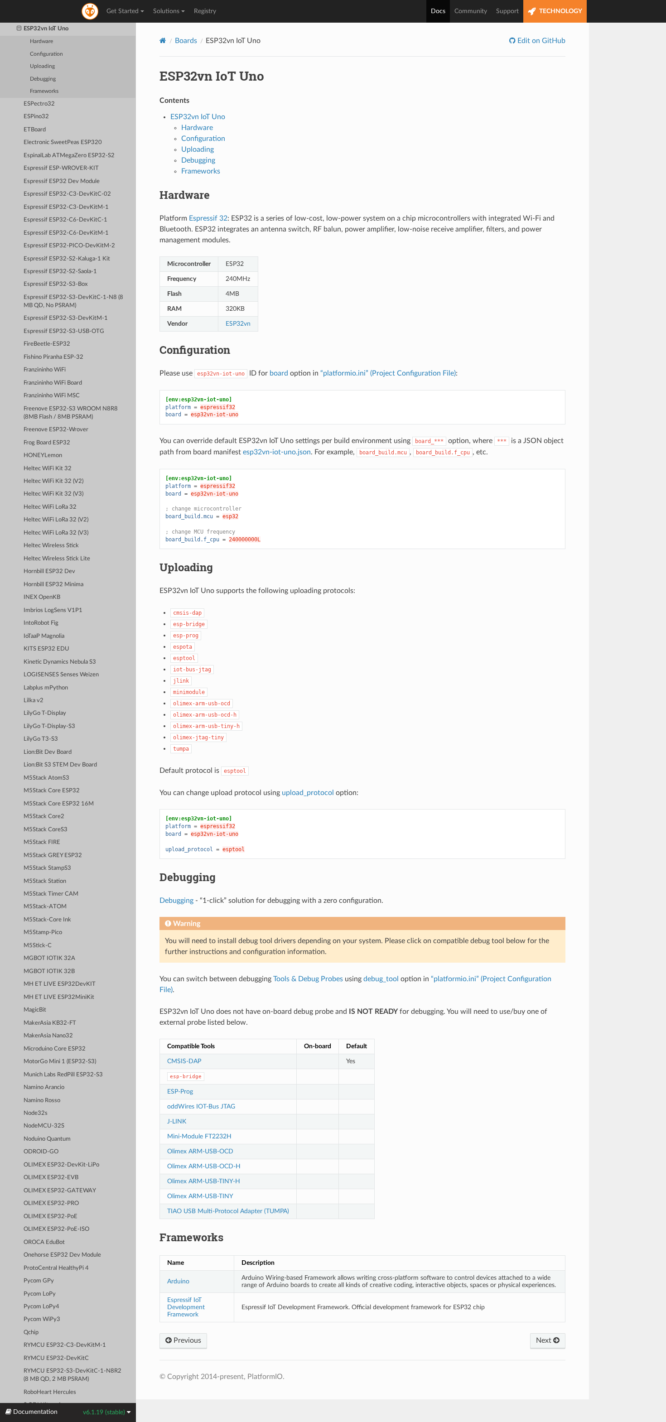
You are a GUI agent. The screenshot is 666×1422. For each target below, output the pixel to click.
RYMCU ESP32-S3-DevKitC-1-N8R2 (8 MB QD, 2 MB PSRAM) (72, 1375)
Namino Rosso (42, 1101)
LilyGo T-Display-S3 (49, 726)
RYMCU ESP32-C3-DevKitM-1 (65, 1345)
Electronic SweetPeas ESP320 (63, 142)
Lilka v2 (33, 701)
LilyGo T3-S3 (41, 739)
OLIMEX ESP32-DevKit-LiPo (61, 1165)
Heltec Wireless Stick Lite (57, 559)
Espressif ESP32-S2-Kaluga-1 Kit (67, 259)
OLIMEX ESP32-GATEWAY (60, 1191)
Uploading (42, 66)
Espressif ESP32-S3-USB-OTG (64, 331)
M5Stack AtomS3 (46, 778)
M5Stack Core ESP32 (52, 791)
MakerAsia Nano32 (48, 1036)
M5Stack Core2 (44, 816)
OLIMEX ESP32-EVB (51, 1178)
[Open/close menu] (19, 29)
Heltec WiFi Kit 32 (48, 469)
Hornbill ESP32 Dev (49, 571)
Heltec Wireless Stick (51, 546)
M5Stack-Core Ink (47, 920)
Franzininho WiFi (45, 370)
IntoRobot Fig (41, 623)
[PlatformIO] (90, 11)
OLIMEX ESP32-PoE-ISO (56, 1229)
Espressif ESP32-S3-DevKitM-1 (66, 318)
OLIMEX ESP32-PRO (51, 1203)
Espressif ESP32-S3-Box (55, 284)
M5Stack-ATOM (45, 907)
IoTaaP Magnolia (44, 636)
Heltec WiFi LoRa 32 (50, 507)
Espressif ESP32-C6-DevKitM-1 (66, 233)
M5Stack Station (45, 881)
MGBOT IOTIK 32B (49, 971)
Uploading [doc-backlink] (186, 567)
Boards (186, 40)
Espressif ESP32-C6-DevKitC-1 (65, 220)
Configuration (46, 54)
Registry (205, 11)
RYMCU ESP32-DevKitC (56, 1358)
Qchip (31, 1332)
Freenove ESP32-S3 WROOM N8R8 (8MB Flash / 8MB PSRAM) (71, 413)
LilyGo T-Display (45, 713)
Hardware (41, 41)
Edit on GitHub (540, 40)
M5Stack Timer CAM (51, 894)
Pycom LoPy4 (41, 1307)
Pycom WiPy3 (42, 1319)
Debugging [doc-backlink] (187, 877)
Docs (438, 11)
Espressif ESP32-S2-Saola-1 (60, 272)
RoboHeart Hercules (50, 1392)
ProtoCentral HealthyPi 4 (56, 1268)
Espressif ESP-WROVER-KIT (61, 168)
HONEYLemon (43, 455)
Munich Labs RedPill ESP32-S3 (63, 1075)
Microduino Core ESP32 (55, 1049)
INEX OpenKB (42, 597)
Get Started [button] (122, 11)
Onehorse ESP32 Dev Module (62, 1255)
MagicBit (35, 1010)
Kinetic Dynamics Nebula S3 (60, 662)
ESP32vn (238, 323)
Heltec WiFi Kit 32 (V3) (53, 494)
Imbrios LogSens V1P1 (53, 610)
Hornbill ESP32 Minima (53, 585)
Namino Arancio (44, 1087)
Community (470, 11)
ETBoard (35, 130)
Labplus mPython (46, 688)
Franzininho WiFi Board (53, 383)
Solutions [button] (166, 11)
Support (507, 11)
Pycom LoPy (40, 1294)
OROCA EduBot (44, 1242)
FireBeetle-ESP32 (47, 344)
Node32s (36, 1113)
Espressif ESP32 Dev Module (62, 181)
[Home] (162, 40)
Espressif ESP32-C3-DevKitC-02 (67, 194)
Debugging (43, 79)
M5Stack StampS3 (47, 868)
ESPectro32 (39, 104)
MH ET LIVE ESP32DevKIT (60, 984)
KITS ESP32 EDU (46, 649)
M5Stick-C (38, 946)
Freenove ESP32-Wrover (56, 430)
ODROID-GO (41, 1152)
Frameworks (44, 91)
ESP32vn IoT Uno (46, 29)
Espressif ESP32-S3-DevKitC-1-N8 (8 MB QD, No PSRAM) (73, 301)
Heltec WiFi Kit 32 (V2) (53, 481)
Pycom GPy (39, 1281)
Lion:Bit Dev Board (48, 752)
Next (544, 1340)
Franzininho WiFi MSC (52, 396)
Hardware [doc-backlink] (184, 195)
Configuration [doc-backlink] (194, 349)
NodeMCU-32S (44, 1126)
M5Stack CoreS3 (46, 830)
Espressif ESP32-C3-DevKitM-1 (66, 207)
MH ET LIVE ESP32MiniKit (59, 997)
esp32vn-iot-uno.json (277, 452)
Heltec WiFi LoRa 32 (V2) (56, 520)
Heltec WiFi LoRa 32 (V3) (56, 533)
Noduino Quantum (47, 1139)
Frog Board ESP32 (47, 443)
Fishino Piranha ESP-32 (53, 357)
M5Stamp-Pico (43, 932)
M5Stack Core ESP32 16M (59, 804)
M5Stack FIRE (42, 842)
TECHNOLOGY (560, 11)
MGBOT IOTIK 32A (49, 958)
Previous (186, 1340)
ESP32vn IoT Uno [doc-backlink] (211, 75)
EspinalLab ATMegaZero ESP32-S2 (69, 156)
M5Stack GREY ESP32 (53, 855)
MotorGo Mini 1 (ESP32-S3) (60, 1062)
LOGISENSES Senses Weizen (61, 675)
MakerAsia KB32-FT (50, 1023)
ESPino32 (36, 117)
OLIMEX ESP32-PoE (50, 1217)
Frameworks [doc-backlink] (191, 1237)
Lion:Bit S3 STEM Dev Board (60, 765)
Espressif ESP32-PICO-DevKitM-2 (69, 246)
